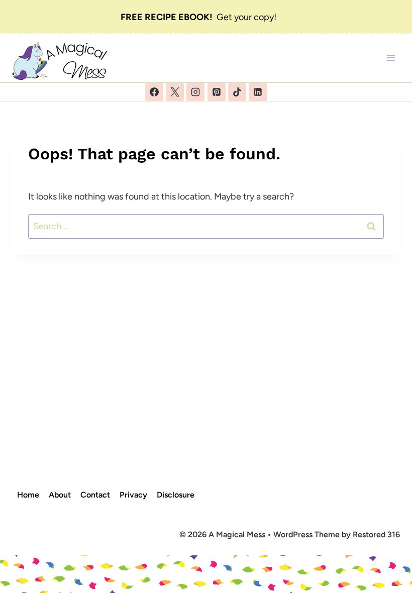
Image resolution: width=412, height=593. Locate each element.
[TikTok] (237, 92)
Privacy (133, 495)
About (60, 495)
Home (28, 495)
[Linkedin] (258, 92)
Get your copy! (198, 17)
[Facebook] (154, 92)
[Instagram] (195, 92)
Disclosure (175, 495)
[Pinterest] (217, 92)
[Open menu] (390, 57)
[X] (175, 92)
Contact (95, 495)
